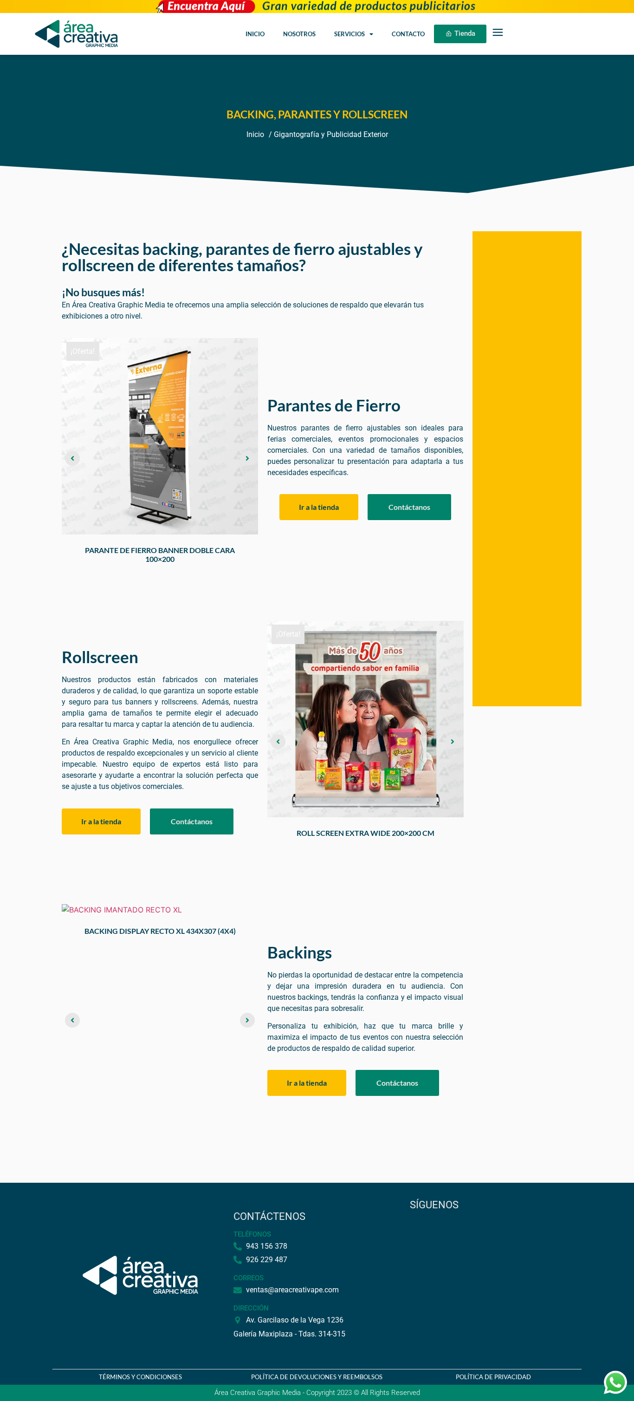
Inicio (255, 34)
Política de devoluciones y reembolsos (316, 1377)
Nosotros (299, 34)
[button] (72, 458)
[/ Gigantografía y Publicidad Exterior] (328, 134)
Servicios (349, 34)
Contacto (408, 34)
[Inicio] (255, 134)
